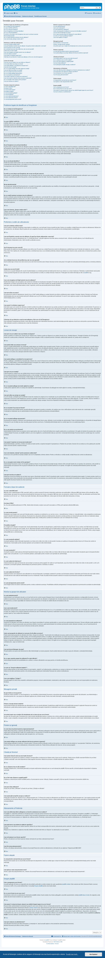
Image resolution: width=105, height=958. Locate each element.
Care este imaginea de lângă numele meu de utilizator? (17, 52)
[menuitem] (16, 13)
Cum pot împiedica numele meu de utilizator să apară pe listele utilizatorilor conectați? (25, 45)
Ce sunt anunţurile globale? (10, 93)
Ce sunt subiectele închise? (11, 97)
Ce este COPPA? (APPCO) (11, 28)
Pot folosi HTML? (8, 88)
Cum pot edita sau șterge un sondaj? (13, 70)
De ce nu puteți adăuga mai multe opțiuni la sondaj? (16, 68)
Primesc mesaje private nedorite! (61, 44)
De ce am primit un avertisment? (12, 75)
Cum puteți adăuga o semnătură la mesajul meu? (16, 65)
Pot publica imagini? (9, 91)
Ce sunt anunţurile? (9, 94)
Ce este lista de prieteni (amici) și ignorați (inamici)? (66, 51)
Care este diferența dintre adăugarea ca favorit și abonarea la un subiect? (71, 70)
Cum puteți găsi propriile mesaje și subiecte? (64, 64)
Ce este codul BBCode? (10, 86)
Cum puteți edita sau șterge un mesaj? (13, 63)
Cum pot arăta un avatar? (10, 53)
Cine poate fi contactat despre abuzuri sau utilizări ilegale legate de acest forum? (73, 90)
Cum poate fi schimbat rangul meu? (12, 55)
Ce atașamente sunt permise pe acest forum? (64, 80)
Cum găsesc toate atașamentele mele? (63, 81)
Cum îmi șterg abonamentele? (60, 74)
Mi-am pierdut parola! (9, 35)
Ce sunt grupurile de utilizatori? (61, 29)
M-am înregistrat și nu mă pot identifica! (13, 31)
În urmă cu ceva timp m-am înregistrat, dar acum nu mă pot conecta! (21, 34)
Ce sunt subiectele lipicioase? (11, 96)
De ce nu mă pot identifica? (10, 32)
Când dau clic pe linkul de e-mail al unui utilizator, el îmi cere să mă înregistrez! (23, 57)
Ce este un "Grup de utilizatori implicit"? (63, 35)
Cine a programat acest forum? (61, 87)
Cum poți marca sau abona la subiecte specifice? (65, 71)
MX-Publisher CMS (58, 941)
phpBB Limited (66, 884)
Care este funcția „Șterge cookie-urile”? (13, 39)
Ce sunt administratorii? (59, 26)
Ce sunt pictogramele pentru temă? (12, 99)
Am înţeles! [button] (93, 954)
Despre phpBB (38, 886)
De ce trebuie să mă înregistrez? (12, 26)
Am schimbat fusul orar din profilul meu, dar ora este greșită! (19, 49)
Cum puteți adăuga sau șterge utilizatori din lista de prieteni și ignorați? (70, 52)
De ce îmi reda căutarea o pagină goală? (63, 61)
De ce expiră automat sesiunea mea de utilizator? (16, 37)
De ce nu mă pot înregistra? (11, 29)
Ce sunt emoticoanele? (9, 89)
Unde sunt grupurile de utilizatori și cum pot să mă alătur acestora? (70, 31)
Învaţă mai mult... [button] (72, 954)
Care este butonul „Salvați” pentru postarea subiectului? (17, 78)
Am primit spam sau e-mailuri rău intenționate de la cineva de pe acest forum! (72, 45)
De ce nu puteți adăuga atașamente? (13, 73)
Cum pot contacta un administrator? (62, 91)
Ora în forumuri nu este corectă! (12, 47)
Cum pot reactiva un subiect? (11, 81)
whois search (33, 907)
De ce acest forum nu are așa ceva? (62, 88)
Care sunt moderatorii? (59, 28)
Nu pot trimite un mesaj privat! (60, 42)
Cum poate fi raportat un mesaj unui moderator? (16, 76)
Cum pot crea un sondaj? (10, 67)
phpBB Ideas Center (84, 895)
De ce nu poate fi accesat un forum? (13, 71)
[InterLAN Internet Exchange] (12, 6)
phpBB (86, 272)
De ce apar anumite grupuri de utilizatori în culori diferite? (67, 34)
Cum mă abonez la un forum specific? (62, 73)
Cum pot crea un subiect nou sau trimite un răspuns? (17, 62)
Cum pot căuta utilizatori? (59, 63)
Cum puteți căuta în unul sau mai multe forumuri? (65, 58)
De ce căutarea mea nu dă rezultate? (62, 60)
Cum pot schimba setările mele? (12, 44)
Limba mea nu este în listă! (10, 50)
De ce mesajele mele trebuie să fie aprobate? (15, 79)
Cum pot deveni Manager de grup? (62, 32)
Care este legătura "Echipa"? (60, 37)
